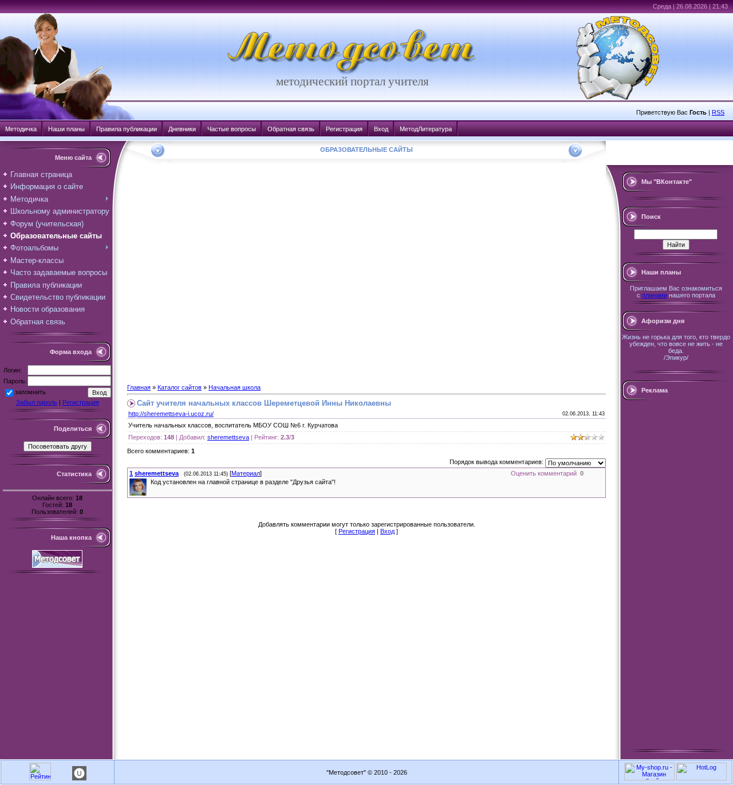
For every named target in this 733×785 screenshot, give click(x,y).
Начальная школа (234, 387)
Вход (381, 128)
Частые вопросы (231, 128)
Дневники (182, 128)
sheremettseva (228, 437)
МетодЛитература (426, 128)
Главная (139, 387)
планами (654, 295)
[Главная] (352, 72)
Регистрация (344, 128)
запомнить (30, 391)
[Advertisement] (676, 575)
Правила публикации (126, 128)
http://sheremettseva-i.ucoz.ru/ (171, 413)
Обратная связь (290, 128)
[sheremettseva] (149, 481)
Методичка (21, 128)
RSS (718, 112)
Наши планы (66, 128)
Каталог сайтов (179, 387)
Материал (245, 473)
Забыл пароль (36, 402)
